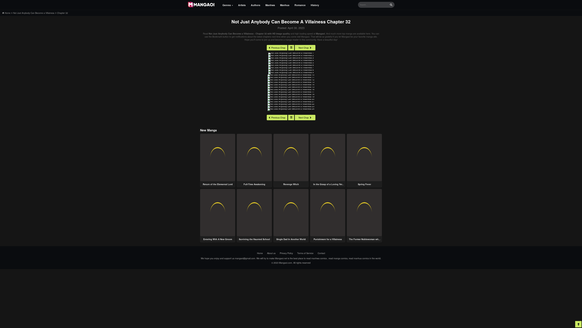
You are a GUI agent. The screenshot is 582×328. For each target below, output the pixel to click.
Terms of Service (305, 253)
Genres (226, 5)
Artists (242, 5)
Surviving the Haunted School (254, 239)
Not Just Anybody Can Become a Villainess (278, 21)
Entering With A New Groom (217, 239)
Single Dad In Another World (291, 239)
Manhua (284, 5)
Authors (255, 5)
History (315, 5)
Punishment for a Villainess (328, 239)
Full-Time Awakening (254, 184)
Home (260, 253)
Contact (321, 253)
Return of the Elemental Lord (218, 184)
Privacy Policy (286, 253)
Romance (300, 5)
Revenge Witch (291, 184)
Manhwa (270, 5)
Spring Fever (364, 184)
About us (271, 253)
